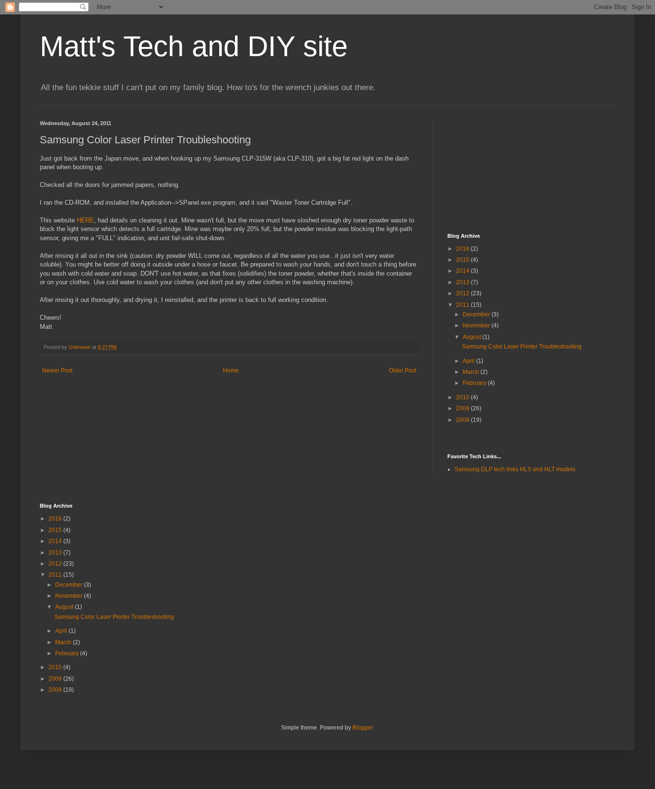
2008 (463, 420)
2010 (463, 397)
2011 (463, 305)
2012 (463, 293)
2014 (463, 270)
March (471, 372)
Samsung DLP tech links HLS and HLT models (515, 469)
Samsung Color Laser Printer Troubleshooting (522, 346)
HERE (85, 220)
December (477, 314)
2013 (463, 282)
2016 (463, 248)
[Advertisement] (495, 168)
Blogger (362, 727)
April (469, 361)
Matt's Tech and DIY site (194, 46)
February (475, 383)
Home (231, 370)
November (477, 325)
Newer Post (57, 370)
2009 (463, 408)
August (472, 337)
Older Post (402, 370)
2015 (463, 259)
